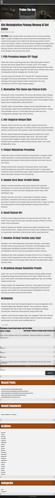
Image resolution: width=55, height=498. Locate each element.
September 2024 (4, 460)
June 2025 (3, 444)
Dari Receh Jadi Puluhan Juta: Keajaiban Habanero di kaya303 (11, 389)
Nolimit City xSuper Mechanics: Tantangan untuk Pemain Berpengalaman (13, 395)
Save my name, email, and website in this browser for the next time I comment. (25, 362)
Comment (4, 338)
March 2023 (3, 474)
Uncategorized (3, 491)
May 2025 (2, 446)
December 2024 (4, 454)
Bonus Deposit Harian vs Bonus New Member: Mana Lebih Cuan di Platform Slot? (14, 391)
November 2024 (3, 456)
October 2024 (3, 458)
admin (13, 32)
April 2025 (3, 448)
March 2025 (3, 450)
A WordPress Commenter (5, 414)
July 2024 (2, 464)
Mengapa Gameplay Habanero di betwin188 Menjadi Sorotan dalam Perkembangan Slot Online (17, 393)
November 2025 (3, 442)
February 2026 (3, 438)
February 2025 (3, 452)
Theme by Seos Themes (32, 496)
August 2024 (3, 462)
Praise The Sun (27, 10)
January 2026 (3, 440)
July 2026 (2, 434)
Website (3, 357)
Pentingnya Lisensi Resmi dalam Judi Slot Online (16, 328)
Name (3, 348)
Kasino (7, 324)
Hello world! (14, 414)
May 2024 (2, 468)
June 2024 (3, 466)
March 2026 (3, 436)
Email (2, 353)
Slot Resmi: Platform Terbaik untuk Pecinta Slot (39, 331)
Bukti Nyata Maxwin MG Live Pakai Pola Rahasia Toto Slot (10, 397)
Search (2, 370)
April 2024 (3, 470)
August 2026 (3, 432)
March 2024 (3, 472)
